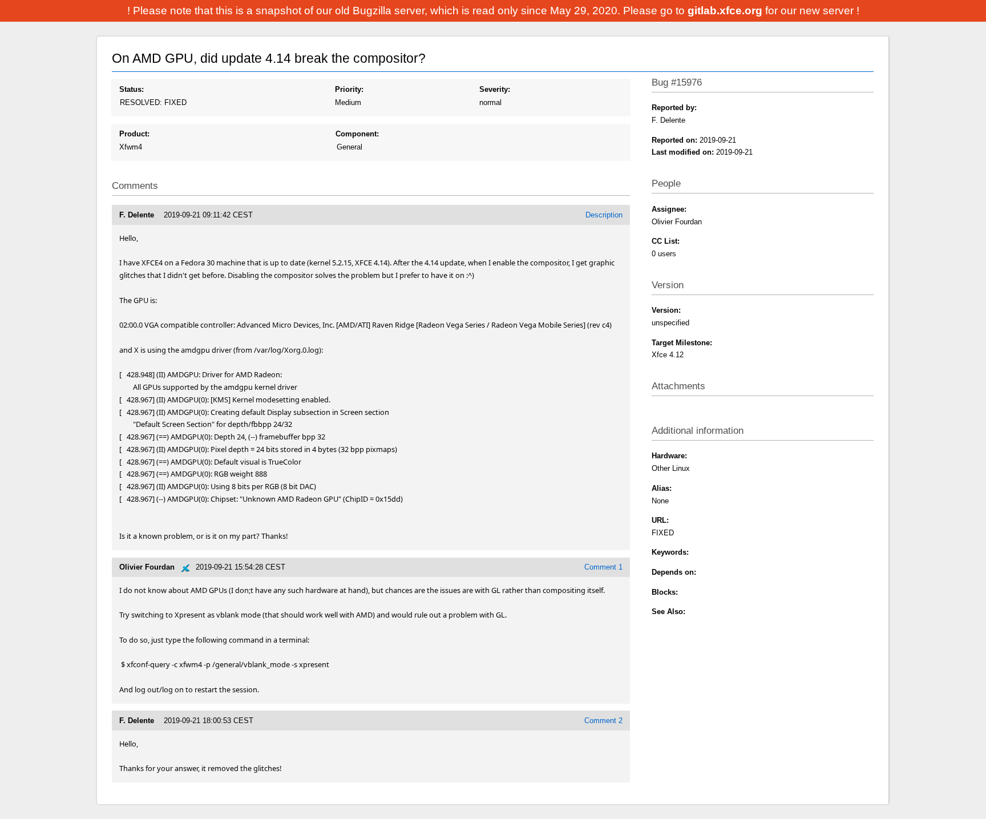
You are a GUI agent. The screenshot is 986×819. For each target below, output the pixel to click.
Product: (134, 134)
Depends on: (674, 572)
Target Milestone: (682, 342)
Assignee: (669, 209)
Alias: (662, 488)
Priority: (349, 89)
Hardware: (669, 455)
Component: (357, 134)
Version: (666, 310)
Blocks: (665, 592)
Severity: (494, 89)
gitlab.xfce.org (726, 11)
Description (604, 215)
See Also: (668, 611)
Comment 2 (603, 720)
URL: (660, 520)
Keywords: (670, 552)
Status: (131, 89)
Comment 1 (603, 567)
